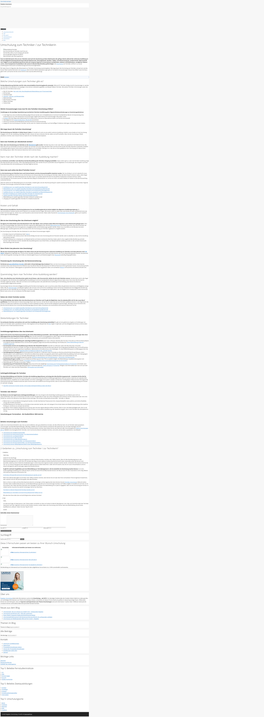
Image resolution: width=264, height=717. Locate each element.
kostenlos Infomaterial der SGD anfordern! (23, 559)
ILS (2, 672)
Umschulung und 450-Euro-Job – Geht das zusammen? (17, 613)
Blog (4, 40)
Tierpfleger (5, 689)
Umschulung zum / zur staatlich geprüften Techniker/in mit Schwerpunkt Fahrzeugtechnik (26, 190)
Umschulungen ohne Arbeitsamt (66, 213)
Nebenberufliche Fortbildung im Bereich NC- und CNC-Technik (36, 350)
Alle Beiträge (4, 635)
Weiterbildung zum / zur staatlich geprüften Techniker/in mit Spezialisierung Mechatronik (26, 188)
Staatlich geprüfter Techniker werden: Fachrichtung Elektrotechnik (20, 195)
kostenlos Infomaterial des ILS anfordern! (23, 552)
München (4, 706)
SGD (3, 674)
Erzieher (4, 688)
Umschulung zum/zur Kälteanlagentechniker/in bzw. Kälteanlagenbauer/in (22, 444)
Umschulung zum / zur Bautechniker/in (13, 436)
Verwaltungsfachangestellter (9, 693)
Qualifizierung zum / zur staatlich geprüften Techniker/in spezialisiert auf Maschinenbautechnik (28, 192)
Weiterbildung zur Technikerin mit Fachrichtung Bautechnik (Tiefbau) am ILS (22, 492)
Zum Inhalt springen (6, 1)
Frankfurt (4, 710)
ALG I (28, 234)
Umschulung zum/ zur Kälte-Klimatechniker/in (15, 439)
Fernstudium (6, 38)
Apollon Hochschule (7, 679)
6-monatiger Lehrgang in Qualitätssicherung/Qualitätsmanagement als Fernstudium (45, 360)
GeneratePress (28, 714)
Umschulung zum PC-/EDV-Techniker (12, 437)
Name (2, 528)
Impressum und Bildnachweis (11, 643)
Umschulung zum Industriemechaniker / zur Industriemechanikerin (20, 434)
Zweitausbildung (7, 36)
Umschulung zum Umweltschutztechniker (14, 432)
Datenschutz (6, 645)
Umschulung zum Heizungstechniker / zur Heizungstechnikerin (19, 441)
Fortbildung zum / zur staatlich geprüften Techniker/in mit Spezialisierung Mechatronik (25, 309)
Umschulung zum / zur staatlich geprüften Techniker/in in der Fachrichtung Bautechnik (25, 308)
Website (45, 528)
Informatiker (5, 695)
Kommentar (4, 525)
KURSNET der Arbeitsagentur (8, 664)
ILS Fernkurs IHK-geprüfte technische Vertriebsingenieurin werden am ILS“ (22, 475)
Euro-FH (4, 677)
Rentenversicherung (6, 662)
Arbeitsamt (24, 70)
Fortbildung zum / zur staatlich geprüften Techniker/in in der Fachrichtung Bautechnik (25, 187)
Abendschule (32, 145)
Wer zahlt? (6, 35)
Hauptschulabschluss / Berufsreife (23, 120)
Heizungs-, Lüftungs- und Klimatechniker (13, 96)
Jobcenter (3, 660)
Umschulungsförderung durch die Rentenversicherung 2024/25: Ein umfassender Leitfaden (27, 617)
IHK (50, 324)
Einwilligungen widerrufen (10, 650)
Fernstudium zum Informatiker (36, 367)
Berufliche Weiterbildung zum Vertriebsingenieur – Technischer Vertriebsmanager (53, 357)
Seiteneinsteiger (13, 287)
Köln (3, 708)
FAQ (4, 33)
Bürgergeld (57, 255)
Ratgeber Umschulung (6, 4)
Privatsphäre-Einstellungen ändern (12, 647)
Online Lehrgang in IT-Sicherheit (51, 365)
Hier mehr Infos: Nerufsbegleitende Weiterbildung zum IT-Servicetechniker (32, 91)
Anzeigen (6, 77)
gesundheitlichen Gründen (16, 264)
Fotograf (4, 691)
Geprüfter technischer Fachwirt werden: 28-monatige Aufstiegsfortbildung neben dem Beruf (27, 385)
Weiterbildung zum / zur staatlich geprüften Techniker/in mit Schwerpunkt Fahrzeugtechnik (26, 311)
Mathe (6, 118)
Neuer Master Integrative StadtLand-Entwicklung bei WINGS (19, 615)
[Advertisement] (132, 18)
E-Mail (23, 528)
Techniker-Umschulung (71, 482)
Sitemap (5, 652)
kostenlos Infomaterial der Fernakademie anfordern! (26, 565)
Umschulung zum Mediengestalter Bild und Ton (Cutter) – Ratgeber (21, 619)
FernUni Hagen (6, 676)
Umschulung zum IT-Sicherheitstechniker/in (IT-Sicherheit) (62, 364)
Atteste (62, 267)
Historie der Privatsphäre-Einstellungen (13, 649)
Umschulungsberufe (8, 32)
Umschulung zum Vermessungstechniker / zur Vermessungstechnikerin (21, 442)
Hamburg (4, 705)
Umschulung (59, 64)
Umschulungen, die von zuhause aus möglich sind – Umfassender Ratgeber (23, 612)
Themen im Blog (5, 627)
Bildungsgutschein (55, 225)
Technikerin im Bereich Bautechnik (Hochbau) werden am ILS (19, 490)
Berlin (3, 703)
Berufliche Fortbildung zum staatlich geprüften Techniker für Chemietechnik (22, 193)
